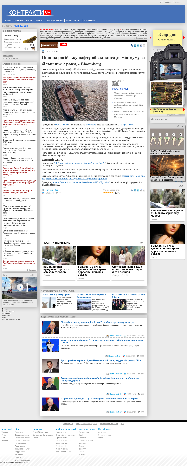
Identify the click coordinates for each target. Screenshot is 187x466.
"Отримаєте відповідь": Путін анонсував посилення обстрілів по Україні (99, 398)
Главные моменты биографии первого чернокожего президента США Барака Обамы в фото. (135, 304)
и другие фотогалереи (176, 115)
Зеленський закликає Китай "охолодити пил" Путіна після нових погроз (19, 233)
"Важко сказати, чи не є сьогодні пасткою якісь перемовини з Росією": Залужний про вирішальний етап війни (18, 221)
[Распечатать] (141, 45)
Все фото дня (158, 50)
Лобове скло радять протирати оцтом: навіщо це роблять (87, 38)
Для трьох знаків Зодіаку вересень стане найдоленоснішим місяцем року (87, 30)
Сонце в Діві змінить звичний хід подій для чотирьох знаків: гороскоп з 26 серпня (19, 160)
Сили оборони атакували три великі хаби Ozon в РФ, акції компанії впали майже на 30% (18, 303)
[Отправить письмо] (144, 45)
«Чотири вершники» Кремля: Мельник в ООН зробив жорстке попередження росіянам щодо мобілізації (93, 31)
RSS (161, 2)
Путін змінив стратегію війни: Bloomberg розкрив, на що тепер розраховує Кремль (17, 243)
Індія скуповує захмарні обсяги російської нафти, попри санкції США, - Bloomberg (129, 105)
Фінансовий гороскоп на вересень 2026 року (95, 34)
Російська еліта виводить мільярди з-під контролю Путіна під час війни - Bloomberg (129, 114)
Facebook (176, 2)
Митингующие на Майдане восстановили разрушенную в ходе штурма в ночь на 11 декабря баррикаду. (101, 304)
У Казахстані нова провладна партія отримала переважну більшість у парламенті (19, 253)
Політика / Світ (52, 190)
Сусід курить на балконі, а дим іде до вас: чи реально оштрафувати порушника (19, 182)
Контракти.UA (126, 124)
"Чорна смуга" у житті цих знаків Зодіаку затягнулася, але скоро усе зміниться (19, 112)
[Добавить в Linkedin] (135, 45)
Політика (18, 26)
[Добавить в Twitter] (138, 45)
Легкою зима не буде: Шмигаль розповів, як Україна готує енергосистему (17, 150)
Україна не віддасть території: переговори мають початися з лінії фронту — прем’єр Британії (18, 102)
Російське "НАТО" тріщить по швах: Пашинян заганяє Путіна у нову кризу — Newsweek (19, 69)
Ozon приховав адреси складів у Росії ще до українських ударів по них (19, 263)
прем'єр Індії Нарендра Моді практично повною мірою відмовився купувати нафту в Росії (93, 177)
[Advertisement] (93, 217)
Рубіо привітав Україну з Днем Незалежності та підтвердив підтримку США (100, 360)
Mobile (168, 2)
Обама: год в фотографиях (56, 295)
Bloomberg (91, 124)
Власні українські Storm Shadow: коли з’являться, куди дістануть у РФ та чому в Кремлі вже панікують (93, 35)
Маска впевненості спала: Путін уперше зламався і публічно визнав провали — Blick (101, 341)
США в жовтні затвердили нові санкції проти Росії (79, 163)
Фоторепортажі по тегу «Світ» (58, 290)
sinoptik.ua (15, 319)
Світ (26, 26)
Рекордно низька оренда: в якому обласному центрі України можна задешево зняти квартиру (19, 122)
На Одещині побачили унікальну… (164, 110)
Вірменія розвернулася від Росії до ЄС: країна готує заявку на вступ (97, 322)
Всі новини (31, 270)
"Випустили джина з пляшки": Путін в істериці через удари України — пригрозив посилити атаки (18, 209)
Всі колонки (8, 56)
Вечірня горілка (12, 30)
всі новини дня (140, 38)
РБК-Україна (61, 124)
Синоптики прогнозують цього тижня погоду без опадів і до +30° (19, 199)
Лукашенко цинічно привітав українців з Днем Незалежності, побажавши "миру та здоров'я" (99, 379)
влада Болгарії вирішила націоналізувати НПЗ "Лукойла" (81, 182)
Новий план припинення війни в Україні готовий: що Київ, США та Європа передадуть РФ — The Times (19, 132)
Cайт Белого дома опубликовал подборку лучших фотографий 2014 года (64, 301)
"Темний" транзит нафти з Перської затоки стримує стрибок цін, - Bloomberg (128, 95)
